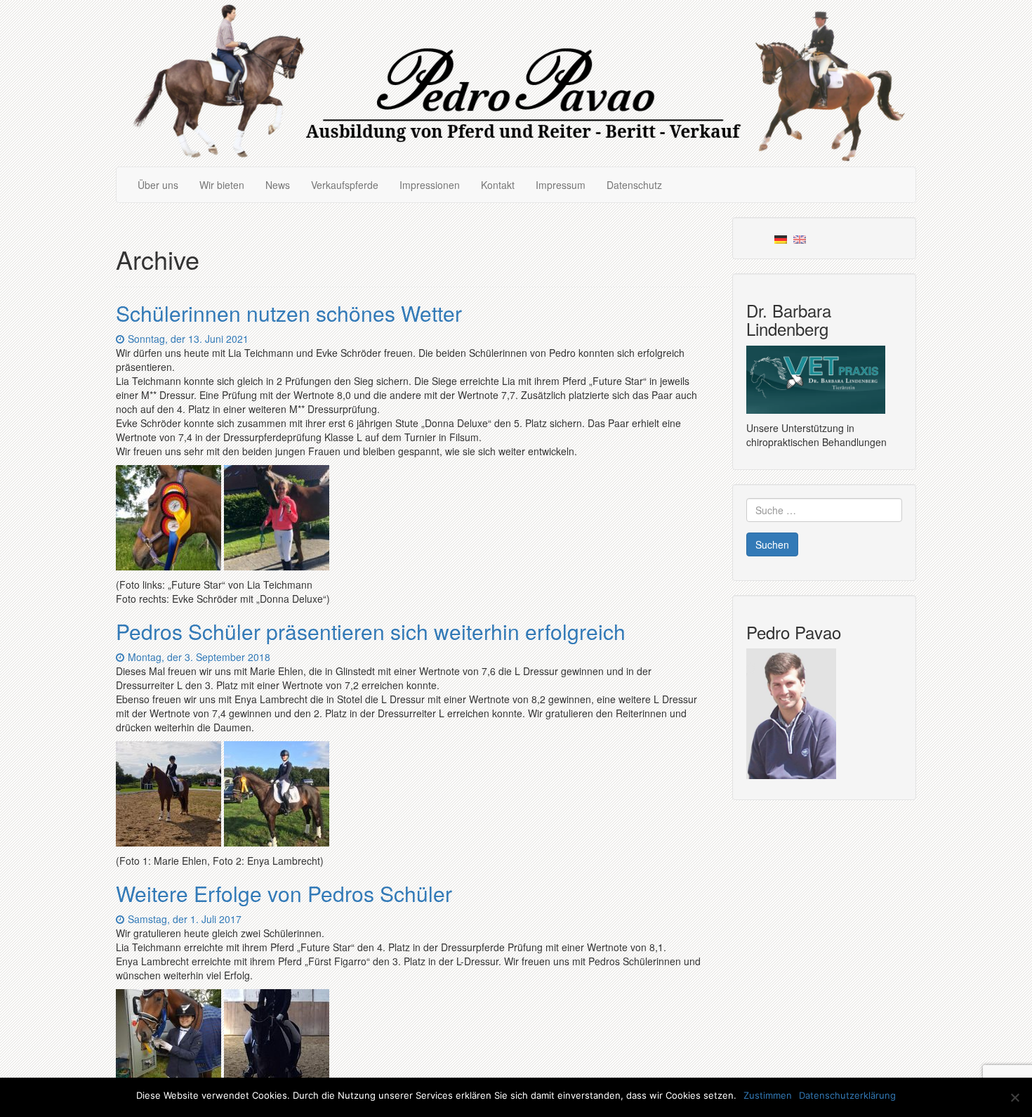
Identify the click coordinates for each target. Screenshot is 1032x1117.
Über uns (158, 185)
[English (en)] (799, 238)
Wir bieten (221, 185)
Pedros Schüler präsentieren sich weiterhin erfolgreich (371, 631)
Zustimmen (767, 1095)
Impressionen (429, 185)
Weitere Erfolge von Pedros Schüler (284, 893)
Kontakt (498, 185)
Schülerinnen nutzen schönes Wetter (289, 313)
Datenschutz (634, 185)
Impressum (561, 185)
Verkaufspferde (344, 185)
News (277, 185)
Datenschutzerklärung (847, 1095)
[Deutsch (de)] (780, 238)
